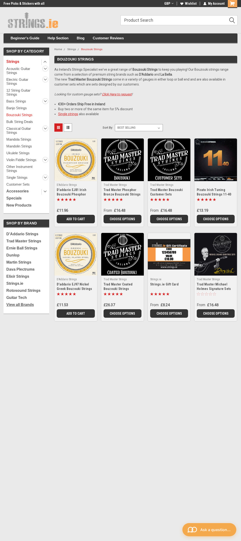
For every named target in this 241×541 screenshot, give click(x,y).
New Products (19, 205)
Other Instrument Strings (19, 169)
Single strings (68, 114)
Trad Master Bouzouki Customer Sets (166, 192)
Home (58, 49)
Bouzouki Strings (19, 115)
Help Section (58, 38)
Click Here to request (117, 94)
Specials (14, 198)
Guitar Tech (16, 298)
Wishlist (191, 3)
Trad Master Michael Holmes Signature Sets (214, 286)
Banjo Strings (16, 108)
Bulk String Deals (19, 122)
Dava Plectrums (20, 269)
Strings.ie (14, 283)
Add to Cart (75, 219)
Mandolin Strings (19, 146)
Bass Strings (16, 101)
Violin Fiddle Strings (21, 160)
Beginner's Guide (25, 38)
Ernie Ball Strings (21, 248)
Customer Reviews (108, 38)
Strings (12, 62)
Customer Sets (18, 184)
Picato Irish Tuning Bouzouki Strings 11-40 (214, 192)
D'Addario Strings (22, 234)
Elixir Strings (17, 276)
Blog (80, 38)
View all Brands (20, 305)
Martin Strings (18, 262)
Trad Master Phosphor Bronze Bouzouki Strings (122, 192)
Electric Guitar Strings (17, 81)
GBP (167, 3)
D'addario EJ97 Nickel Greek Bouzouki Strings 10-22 (74, 287)
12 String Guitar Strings (18, 92)
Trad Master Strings (23, 241)
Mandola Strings (18, 139)
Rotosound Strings (23, 291)
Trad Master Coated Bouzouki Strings (118, 286)
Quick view (76, 175)
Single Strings (17, 177)
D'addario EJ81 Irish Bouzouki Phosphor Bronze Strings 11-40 (72, 192)
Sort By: (108, 127)
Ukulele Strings (18, 153)
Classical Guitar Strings (18, 130)
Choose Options (122, 219)
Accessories (17, 191)
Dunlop (13, 255)
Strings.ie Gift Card (164, 284)
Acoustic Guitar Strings (18, 71)
